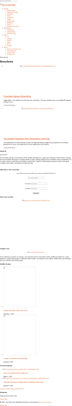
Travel (5, 35)
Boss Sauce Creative (44, 402)
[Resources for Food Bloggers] (36, 200)
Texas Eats (10, 30)
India (8, 42)
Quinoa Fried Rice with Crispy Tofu (15, 310)
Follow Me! (3, 399)
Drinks (9, 24)
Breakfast (10, 23)
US (8, 37)
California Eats (11, 33)
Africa (9, 44)
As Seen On (10, 54)
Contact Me (10, 52)
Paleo (9, 15)
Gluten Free (10, 21)
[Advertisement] (11, 212)
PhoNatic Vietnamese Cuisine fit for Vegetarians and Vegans (24, 382)
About (5, 47)
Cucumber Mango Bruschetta (17, 96)
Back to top (3, 405)
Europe (9, 45)
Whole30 (10, 14)
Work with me (11, 51)
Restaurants (7, 28)
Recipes (6, 8)
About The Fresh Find (14, 49)
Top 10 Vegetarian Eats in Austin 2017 (16, 373)
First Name (28, 183)
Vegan (9, 19)
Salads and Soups (12, 12)
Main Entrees (11, 10)
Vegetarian (10, 17)
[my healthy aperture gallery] (36, 252)
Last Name (28, 188)
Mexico (9, 40)
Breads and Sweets (13, 26)
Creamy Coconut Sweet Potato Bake (16, 358)
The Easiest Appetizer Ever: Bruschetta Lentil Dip (27, 138)
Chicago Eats (11, 31)
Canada (9, 38)
